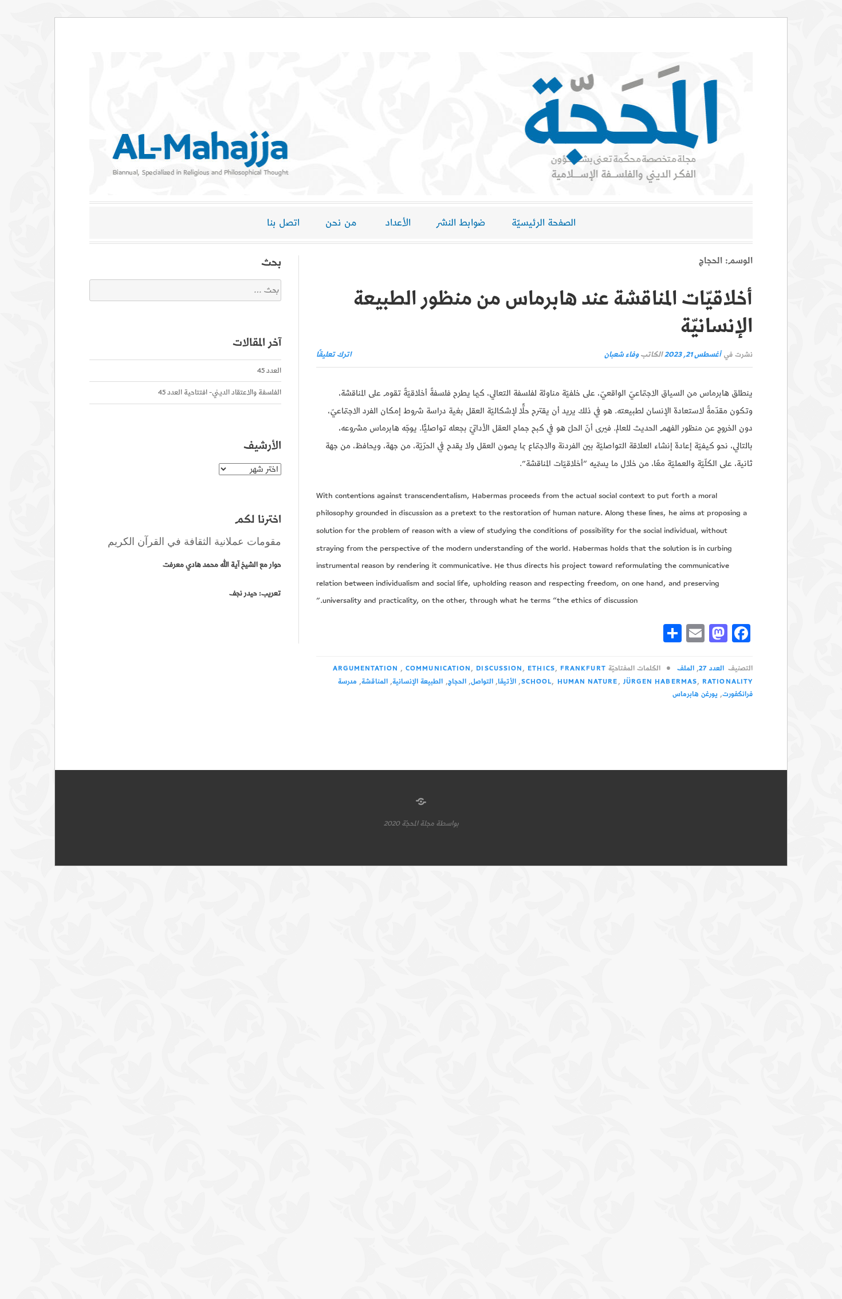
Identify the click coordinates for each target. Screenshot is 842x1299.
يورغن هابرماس (695, 694)
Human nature (587, 681)
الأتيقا (507, 681)
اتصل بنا (283, 222)
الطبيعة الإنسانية (417, 681)
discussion (499, 668)
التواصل (482, 681)
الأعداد (398, 222)
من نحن (341, 222)
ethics (541, 668)
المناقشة (374, 681)
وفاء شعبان (621, 354)
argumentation (366, 668)
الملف (685, 668)
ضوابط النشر (461, 222)
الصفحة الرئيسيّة (544, 222)
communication (438, 668)
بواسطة (447, 823)
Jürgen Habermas (660, 681)
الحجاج (457, 681)
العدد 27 (711, 668)
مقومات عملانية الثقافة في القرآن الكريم (194, 541)
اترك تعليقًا (334, 354)
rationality (727, 681)
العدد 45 (269, 370)
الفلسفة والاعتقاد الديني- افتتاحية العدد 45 (219, 392)
